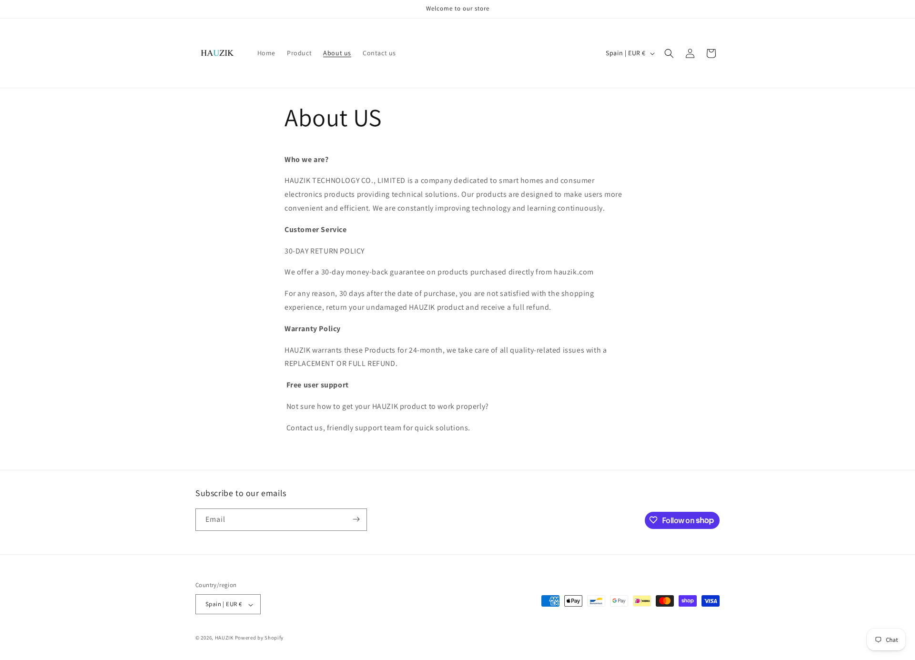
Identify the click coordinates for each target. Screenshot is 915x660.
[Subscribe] (356, 519)
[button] (669, 53)
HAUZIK (224, 638)
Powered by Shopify (259, 638)
